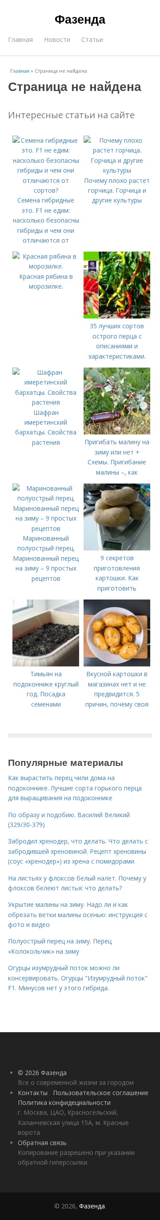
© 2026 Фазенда (42, 1072)
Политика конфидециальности (64, 1102)
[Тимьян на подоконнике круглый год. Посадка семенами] (45, 664)
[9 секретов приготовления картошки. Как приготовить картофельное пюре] (117, 548)
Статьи (92, 39)
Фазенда (80, 18)
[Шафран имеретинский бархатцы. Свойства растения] (45, 402)
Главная (20, 39)
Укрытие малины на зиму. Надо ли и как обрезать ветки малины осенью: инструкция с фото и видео (78, 914)
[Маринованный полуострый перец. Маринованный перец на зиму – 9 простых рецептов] (45, 528)
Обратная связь (42, 1142)
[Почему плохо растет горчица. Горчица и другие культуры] (117, 170)
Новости (57, 39)
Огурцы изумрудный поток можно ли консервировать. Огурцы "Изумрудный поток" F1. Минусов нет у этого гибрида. (78, 978)
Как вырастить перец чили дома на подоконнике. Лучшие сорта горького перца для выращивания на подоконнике (75, 787)
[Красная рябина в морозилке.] (45, 266)
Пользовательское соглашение (100, 1092)
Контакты (33, 1092)
